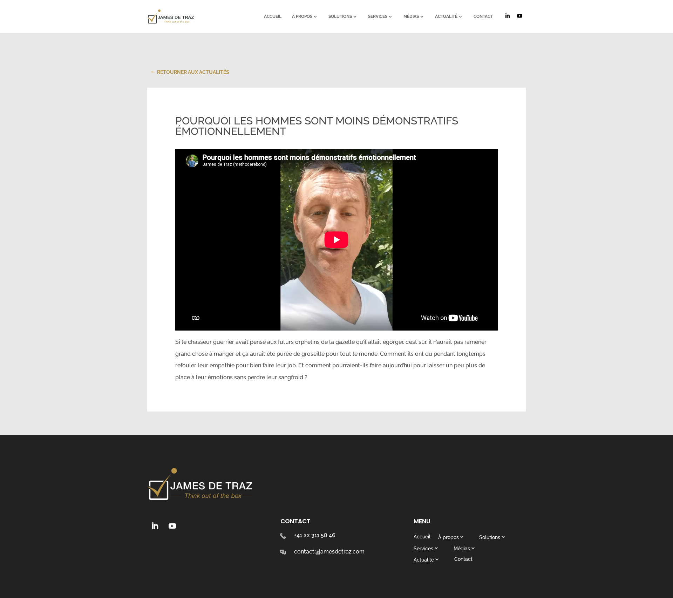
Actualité (446, 16)
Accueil (272, 16)
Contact (483, 16)
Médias (411, 16)
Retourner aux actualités (193, 72)
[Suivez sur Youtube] (172, 526)
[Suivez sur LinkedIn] (154, 526)
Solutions (340, 16)
